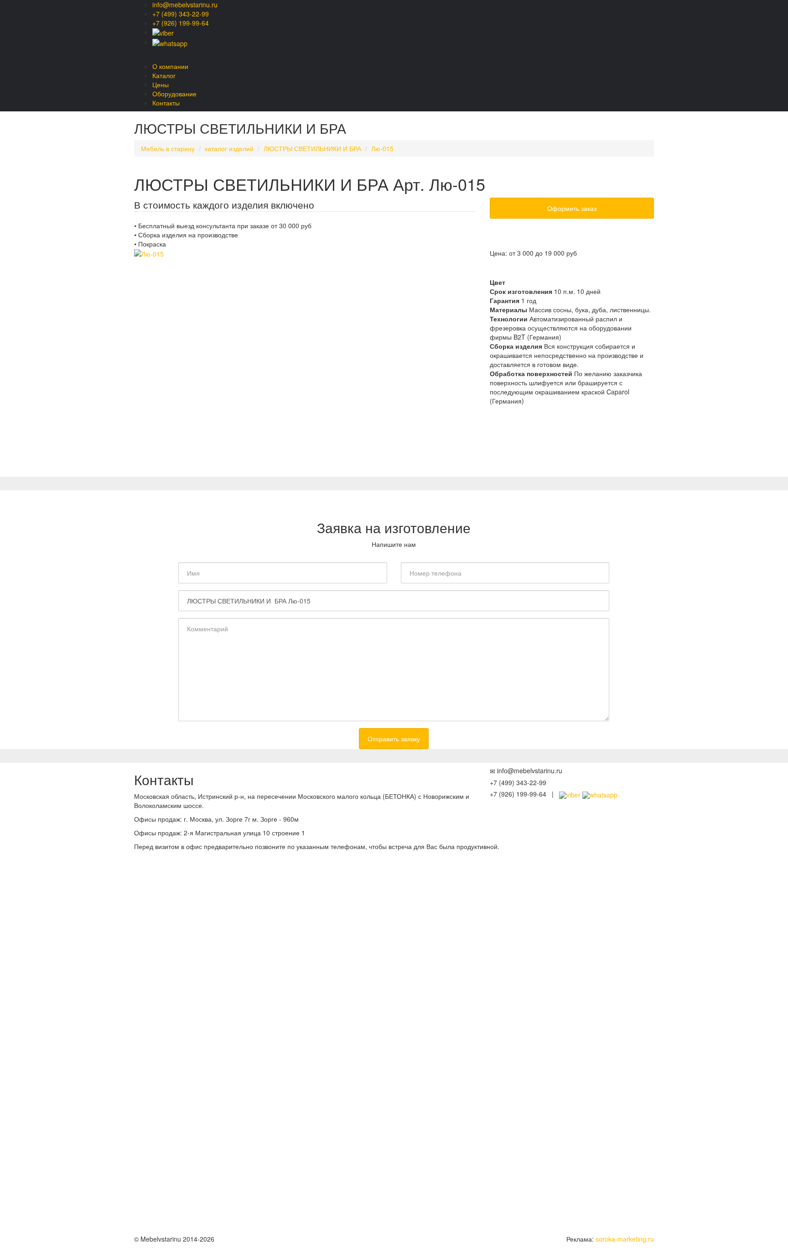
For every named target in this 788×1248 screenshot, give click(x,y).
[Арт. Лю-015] (305, 362)
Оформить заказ (571, 208)
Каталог (164, 75)
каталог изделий (229, 148)
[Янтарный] (551, 271)
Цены (160, 84)
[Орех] (568, 271)
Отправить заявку (394, 738)
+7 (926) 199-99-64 (180, 22)
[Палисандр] (586, 271)
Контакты (166, 102)
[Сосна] (515, 271)
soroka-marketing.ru (625, 1238)
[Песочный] (533, 271)
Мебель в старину (168, 148)
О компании (170, 66)
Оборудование (174, 93)
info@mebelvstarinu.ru (185, 4)
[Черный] (604, 271)
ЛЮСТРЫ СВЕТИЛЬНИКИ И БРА (312, 148)
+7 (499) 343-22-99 (180, 13)
